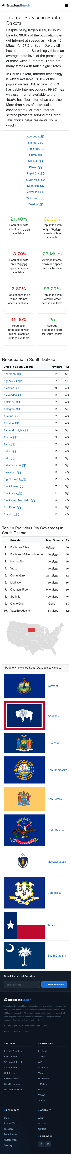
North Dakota (56, 830)
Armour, (11, 416)
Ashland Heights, (16, 430)
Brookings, (35, 149)
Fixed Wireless (11, 1078)
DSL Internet (10, 1073)
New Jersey (55, 799)
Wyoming (53, 715)
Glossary (8, 1128)
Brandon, (35, 143)
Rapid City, (36, 173)
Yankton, (35, 204)
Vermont (53, 686)
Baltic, (10, 451)
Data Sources (11, 1134)
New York (53, 743)
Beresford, (12, 472)
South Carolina (57, 955)
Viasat (41, 1073)
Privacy (7, 1031)
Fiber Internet (10, 1056)
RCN (40, 1089)
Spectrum (43, 1067)
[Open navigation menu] (66, 5)
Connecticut (55, 893)
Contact (42, 1128)
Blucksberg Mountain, (19, 500)
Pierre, (35, 167)
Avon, (9, 444)
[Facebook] (41, 1144)
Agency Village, (16, 381)
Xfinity (41, 1056)
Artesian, (11, 423)
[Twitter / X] (48, 1144)
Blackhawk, (13, 493)
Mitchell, (35, 161)
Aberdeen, (35, 136)
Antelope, (12, 402)
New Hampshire (57, 770)
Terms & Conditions (21, 1031)
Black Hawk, (14, 486)
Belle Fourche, (15, 465)
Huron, (35, 155)
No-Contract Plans (13, 1089)
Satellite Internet (12, 1084)
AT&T (41, 1062)
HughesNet (43, 1078)
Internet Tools (11, 1123)
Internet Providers (13, 1051)
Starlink (42, 1100)
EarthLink (43, 1051)
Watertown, (35, 198)
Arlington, (12, 409)
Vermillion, (35, 192)
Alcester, (11, 388)
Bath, (9, 458)
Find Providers (56, 984)
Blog (6, 1117)
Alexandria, (13, 395)
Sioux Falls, (35, 179)
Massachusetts (57, 861)
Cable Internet (11, 1067)
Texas (51, 925)
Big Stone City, (15, 479)
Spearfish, (35, 186)
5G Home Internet (13, 1062)
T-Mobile (42, 1084)
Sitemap (8, 1145)
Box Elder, (12, 507)
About (41, 1117)
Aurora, (10, 437)
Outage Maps (11, 1139)
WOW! (41, 1094)
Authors (42, 1123)
